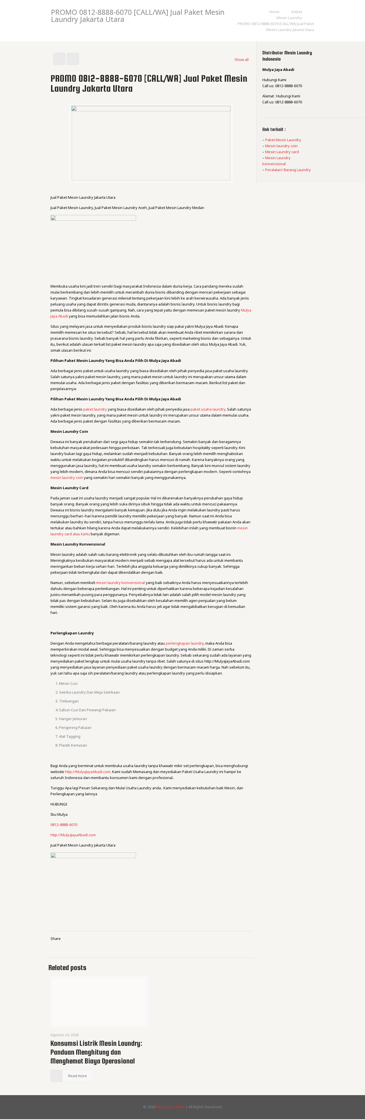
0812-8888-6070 (63, 824)
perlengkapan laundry (185, 643)
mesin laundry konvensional (120, 582)
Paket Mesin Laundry (283, 139)
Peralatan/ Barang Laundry (288, 169)
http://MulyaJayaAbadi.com (87, 771)
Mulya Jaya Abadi (170, 1106)
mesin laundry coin (66, 477)
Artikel (296, 11)
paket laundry (95, 409)
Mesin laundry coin (281, 145)
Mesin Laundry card (282, 151)
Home (274, 11)
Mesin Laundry (289, 17)
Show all (241, 59)
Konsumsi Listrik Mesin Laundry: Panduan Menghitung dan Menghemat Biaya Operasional (96, 1052)
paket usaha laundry (207, 409)
